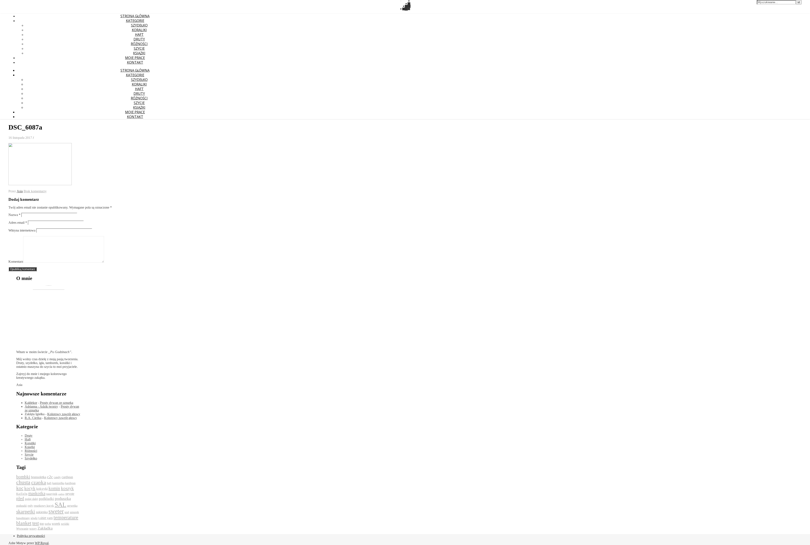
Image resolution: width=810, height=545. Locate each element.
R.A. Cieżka (33, 418)
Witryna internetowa (21, 230)
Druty (139, 39)
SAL (60, 504)
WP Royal (42, 543)
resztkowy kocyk (44, 505)
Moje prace (135, 57)
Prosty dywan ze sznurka (56, 402)
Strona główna (135, 16)
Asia (20, 191)
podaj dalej (31, 499)
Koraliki (139, 30)
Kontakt (135, 62)
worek (56, 523)
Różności (139, 44)
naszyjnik (51, 493)
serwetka (72, 505)
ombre (61, 494)
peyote (69, 493)
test (35, 523)
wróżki (65, 523)
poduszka (63, 498)
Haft (139, 34)
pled (20, 498)
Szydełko (139, 25)
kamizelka (58, 483)
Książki (139, 53)
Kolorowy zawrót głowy (63, 414)
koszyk (67, 488)
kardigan (70, 483)
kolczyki (42, 488)
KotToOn (21, 493)
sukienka (42, 512)
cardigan (67, 477)
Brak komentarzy (35, 191)
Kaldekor (31, 402)
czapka (38, 482)
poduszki (21, 505)
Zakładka (45, 528)
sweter (56, 511)
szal (67, 512)
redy (30, 505)
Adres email (17, 222)
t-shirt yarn (45, 518)
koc (19, 488)
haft (49, 483)
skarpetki (25, 511)
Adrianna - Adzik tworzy (41, 406)
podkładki (46, 499)
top (42, 523)
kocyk (29, 488)
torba (48, 523)
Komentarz (15, 261)
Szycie (139, 48)
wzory (33, 528)
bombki (23, 476)
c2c (50, 476)
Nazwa (14, 215)
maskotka (36, 493)
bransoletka (38, 477)
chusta (23, 482)
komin (54, 488)
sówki (34, 518)
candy (57, 477)
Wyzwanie (22, 528)
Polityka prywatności (31, 536)
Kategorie (135, 20)
